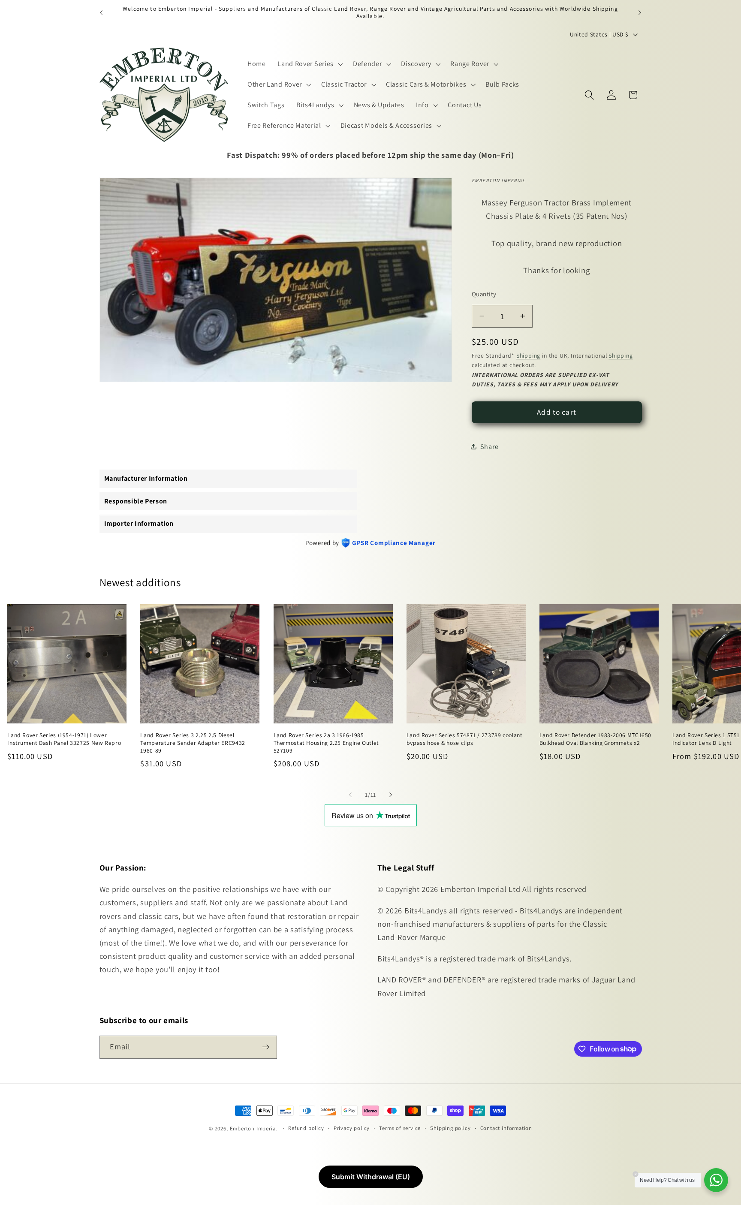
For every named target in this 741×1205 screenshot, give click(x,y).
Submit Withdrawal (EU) (370, 1176)
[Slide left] (350, 794)
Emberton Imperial (253, 1128)
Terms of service (400, 1128)
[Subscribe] (266, 1046)
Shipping (528, 355)
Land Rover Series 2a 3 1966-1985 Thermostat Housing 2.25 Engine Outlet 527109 (326, 743)
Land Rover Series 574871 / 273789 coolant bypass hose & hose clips (465, 739)
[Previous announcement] (101, 12)
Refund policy (306, 1128)
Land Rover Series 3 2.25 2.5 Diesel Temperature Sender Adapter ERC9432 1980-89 (192, 743)
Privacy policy (352, 1128)
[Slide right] (390, 794)
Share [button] (489, 446)
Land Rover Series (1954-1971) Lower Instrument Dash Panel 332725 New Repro (64, 739)
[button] (309, 64)
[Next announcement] (639, 12)
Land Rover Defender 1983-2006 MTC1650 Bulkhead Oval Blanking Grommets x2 (595, 739)
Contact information (506, 1128)
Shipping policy (450, 1128)
